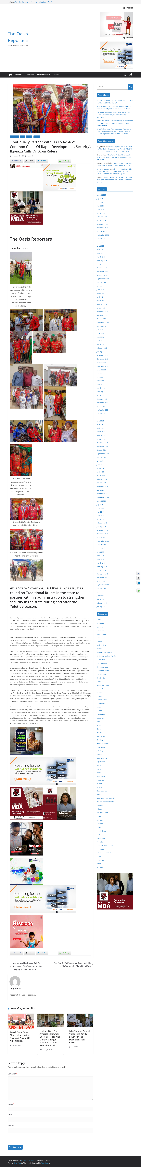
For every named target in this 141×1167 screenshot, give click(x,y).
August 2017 (101, 588)
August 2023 (101, 326)
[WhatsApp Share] (138, 590)
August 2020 (101, 457)
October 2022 (102, 363)
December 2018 (102, 530)
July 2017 (100, 592)
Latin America (102, 758)
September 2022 (103, 366)
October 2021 (102, 406)
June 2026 (100, 202)
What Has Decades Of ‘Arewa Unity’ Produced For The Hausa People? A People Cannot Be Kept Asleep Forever (115, 123)
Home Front (14, 137)
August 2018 (101, 545)
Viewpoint (100, 860)
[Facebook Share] (138, 573)
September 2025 (103, 235)
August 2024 (101, 282)
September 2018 (103, 541)
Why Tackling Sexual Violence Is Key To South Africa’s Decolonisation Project (79, 1037)
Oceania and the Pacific (105, 802)
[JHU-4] (26, 193)
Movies (99, 787)
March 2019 (101, 519)
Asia (98, 638)
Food (98, 722)
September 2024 (103, 279)
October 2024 (102, 275)
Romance (100, 820)
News (22, 137)
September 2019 (103, 497)
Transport (100, 849)
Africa (99, 620)
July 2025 (100, 242)
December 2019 (102, 486)
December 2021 (102, 399)
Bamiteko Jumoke (103, 169)
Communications (103, 671)
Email (11, 1114)
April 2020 (100, 472)
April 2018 (100, 559)
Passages (100, 805)
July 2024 (100, 286)
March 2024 (101, 301)
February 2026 (102, 217)
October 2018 (102, 537)
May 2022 (100, 381)
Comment (12, 1074)
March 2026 (101, 213)
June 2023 (100, 333)
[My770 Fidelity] (26, 859)
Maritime (100, 769)
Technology (101, 838)
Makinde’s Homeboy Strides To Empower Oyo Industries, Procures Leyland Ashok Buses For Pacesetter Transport (114, 171)
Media (99, 773)
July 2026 (100, 199)
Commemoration (103, 667)
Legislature (101, 762)
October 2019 (102, 494)
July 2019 (100, 505)
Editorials (19, 75)
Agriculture (101, 623)
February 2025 (102, 260)
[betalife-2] (26, 824)
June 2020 (100, 465)
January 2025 (101, 264)
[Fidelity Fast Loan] (26, 729)
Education (100, 692)
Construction (101, 678)
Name (11, 1104)
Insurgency (101, 747)
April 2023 (100, 341)
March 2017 (101, 599)
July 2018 (100, 548)
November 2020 (102, 446)
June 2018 (100, 552)
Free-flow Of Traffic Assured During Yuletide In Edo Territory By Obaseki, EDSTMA (72, 964)
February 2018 (102, 567)
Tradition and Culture (105, 845)
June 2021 (100, 421)
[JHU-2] (59, 788)
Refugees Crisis (102, 813)
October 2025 (102, 231)
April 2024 (100, 297)
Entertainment (43, 75)
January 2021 (101, 439)
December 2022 (102, 355)
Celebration (101, 660)
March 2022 (101, 388)
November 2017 (102, 577)
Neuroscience (102, 791)
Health (99, 729)
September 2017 (103, 585)
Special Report (102, 831)
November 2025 (102, 228)
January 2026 (101, 220)
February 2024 (102, 304)
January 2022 (101, 395)
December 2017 (102, 574)
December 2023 (102, 311)
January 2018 (101, 570)
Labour (99, 754)
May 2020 (100, 468)
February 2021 (102, 435)
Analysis (100, 627)
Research (100, 816)
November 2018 (102, 534)
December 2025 (102, 224)
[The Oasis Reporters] (10, 75)
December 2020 (102, 443)
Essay (99, 707)
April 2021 (100, 428)
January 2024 (101, 308)
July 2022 (100, 373)
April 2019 (100, 516)
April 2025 (100, 253)
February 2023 (102, 348)
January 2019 (101, 526)
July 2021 (100, 417)
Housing (100, 740)
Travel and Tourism (104, 853)
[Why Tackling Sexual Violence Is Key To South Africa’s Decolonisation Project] (80, 1015)
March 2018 (101, 563)
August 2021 (101, 414)
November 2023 (102, 315)
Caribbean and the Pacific (106, 656)
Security (36, 137)
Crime (99, 682)
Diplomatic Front (103, 685)
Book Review (101, 645)
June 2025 (100, 246)
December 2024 (102, 268)
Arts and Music (102, 634)
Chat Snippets (102, 663)
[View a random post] (130, 75)
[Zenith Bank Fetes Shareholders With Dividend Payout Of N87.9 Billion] (21, 1015)
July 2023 (100, 330)
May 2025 (100, 250)
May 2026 (100, 206)
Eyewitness (101, 714)
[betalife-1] (26, 165)
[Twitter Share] (138, 578)
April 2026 (100, 209)
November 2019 (102, 490)
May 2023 (100, 337)
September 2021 (103, 410)
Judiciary (100, 751)
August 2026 (101, 195)
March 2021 (101, 432)
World (99, 864)
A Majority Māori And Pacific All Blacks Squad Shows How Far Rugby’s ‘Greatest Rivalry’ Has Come (35, 3)
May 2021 (100, 424)
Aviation (100, 641)
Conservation (101, 674)
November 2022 (102, 359)
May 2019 (100, 512)
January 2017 (101, 607)
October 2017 (102, 581)
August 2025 (101, 239)
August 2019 (101, 501)
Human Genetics (103, 743)
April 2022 (100, 384)
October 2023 (102, 319)
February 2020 (102, 479)
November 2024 (102, 271)
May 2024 (100, 293)
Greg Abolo (29, 156)
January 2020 (101, 483)
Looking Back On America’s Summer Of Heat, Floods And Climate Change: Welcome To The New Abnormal (50, 1038)
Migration (100, 780)
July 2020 (100, 461)
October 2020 (102, 450)
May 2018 (100, 556)
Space (99, 827)
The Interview (102, 842)
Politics (30, 75)
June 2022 (100, 377)
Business (100, 649)
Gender (99, 725)
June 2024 (100, 290)
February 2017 (102, 603)
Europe (99, 711)
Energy (99, 696)
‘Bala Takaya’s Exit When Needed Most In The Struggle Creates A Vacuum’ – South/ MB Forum (115, 157)
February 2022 (102, 392)
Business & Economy (104, 652)
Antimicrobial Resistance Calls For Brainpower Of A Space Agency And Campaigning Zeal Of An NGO (28, 966)
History (99, 733)
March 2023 (101, 344)
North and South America (106, 798)
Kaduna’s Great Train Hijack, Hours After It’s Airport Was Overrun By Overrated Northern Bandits (114, 179)
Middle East (101, 776)
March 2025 (101, 257)
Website (11, 1125)
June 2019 (100, 508)
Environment (101, 703)
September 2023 (103, 322)
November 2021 (102, 403)
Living (99, 765)
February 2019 (102, 523)
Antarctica (100, 630)
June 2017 (100, 596)
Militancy (100, 784)
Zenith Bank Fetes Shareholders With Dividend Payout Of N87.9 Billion (20, 1036)
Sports (56, 75)
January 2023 (101, 352)
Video (99, 856)
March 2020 (101, 475)
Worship (100, 867)
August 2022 (101, 370)
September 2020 (103, 454)
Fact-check (100, 718)
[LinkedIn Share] (138, 583)
